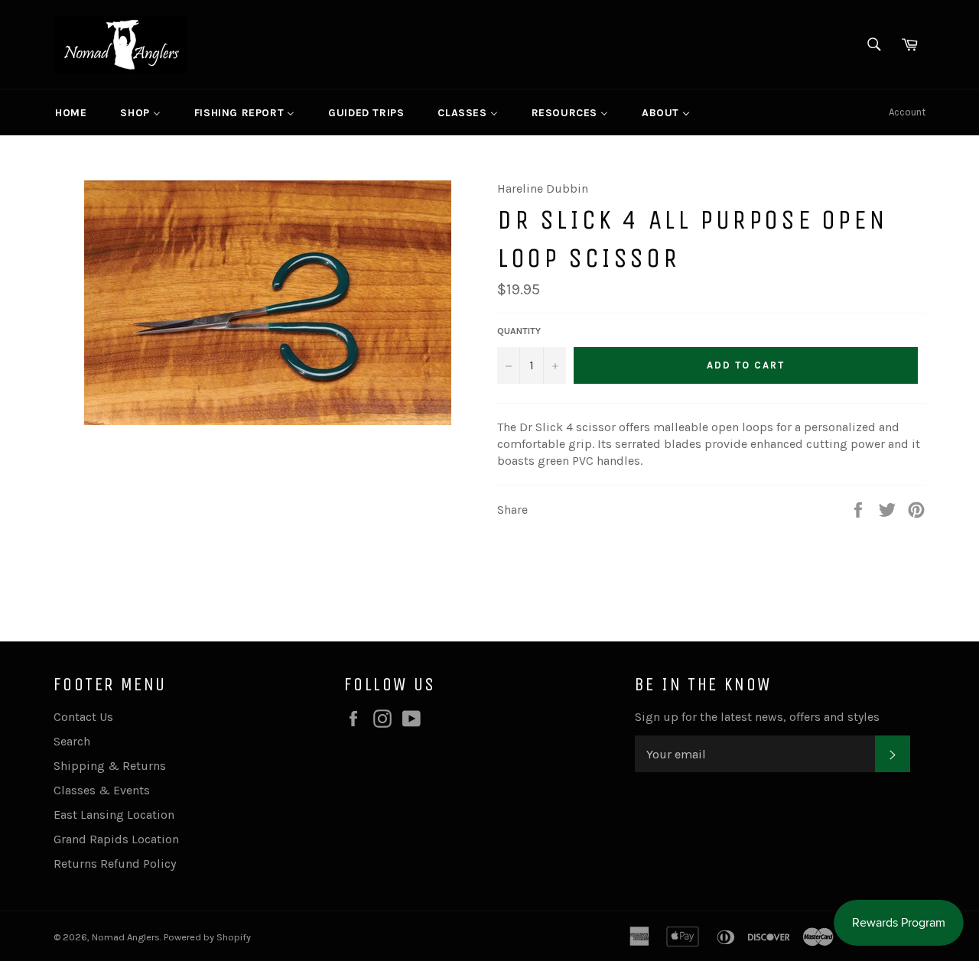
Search (72, 741)
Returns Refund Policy (115, 863)
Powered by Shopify (207, 937)
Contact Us (83, 716)
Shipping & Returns (110, 765)
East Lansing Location (114, 814)
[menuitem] (70, 112)
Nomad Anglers (126, 937)
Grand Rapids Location (116, 839)
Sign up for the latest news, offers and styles (757, 716)
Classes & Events (102, 790)
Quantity (519, 331)
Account (907, 112)
